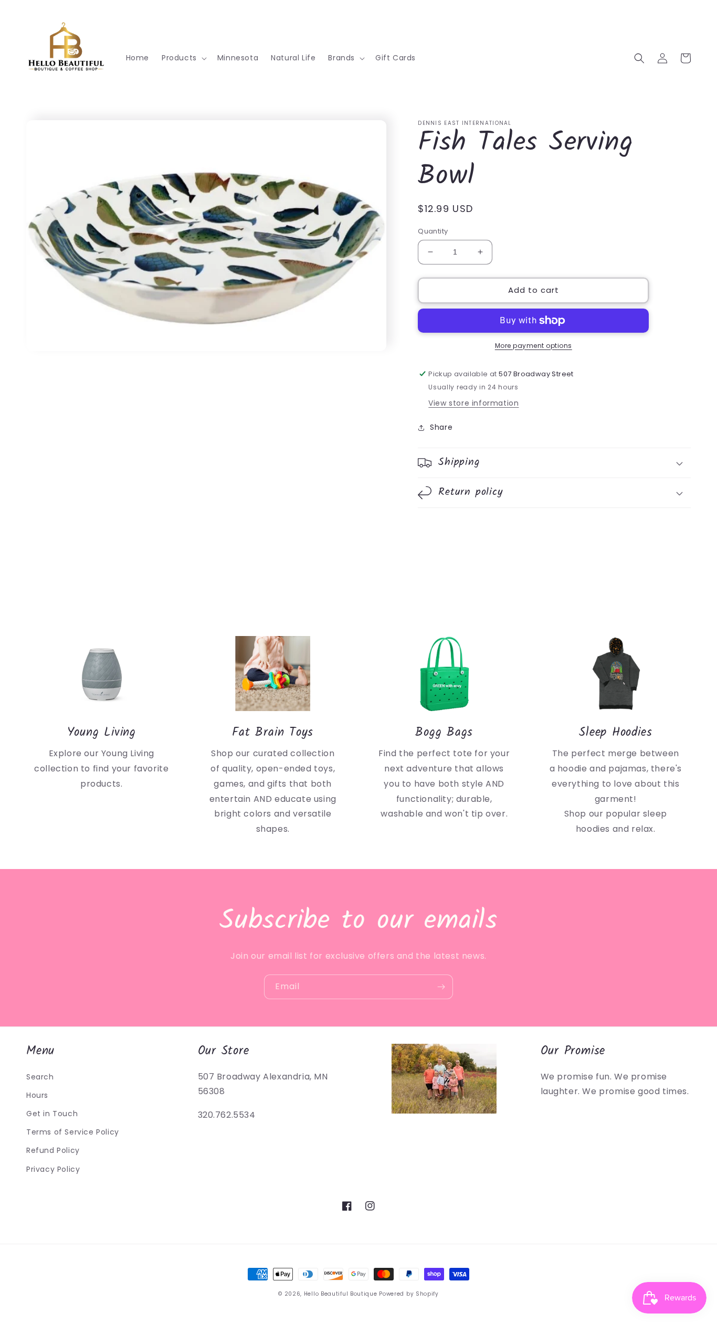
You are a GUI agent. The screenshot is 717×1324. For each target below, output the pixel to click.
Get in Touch (52, 1113)
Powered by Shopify (409, 1294)
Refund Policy (53, 1150)
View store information (473, 403)
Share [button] (441, 427)
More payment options (533, 345)
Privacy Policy (53, 1169)
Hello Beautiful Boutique (340, 1294)
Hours (37, 1095)
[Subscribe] (440, 987)
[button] (183, 58)
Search (40, 1077)
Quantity (433, 231)
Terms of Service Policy (72, 1132)
